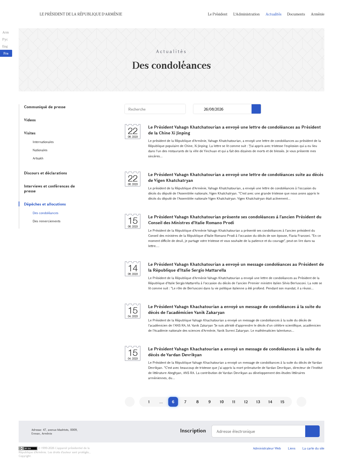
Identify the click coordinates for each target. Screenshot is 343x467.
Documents (296, 14)
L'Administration (246, 14)
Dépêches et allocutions (45, 203)
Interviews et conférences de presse (49, 188)
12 (246, 401)
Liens (291, 448)
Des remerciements (46, 221)
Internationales (43, 142)
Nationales (40, 150)
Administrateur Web (267, 448)
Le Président (218, 14)
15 (282, 401)
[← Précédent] (130, 402)
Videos (30, 119)
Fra (6, 53)
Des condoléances (45, 213)
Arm (5, 32)
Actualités (273, 14)
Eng (5, 46)
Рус (5, 39)
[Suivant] (301, 402)
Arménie (317, 14)
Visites (29, 132)
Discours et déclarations (45, 172)
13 (258, 401)
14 (270, 401)
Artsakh (38, 158)
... (199, 109)
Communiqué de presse (45, 106)
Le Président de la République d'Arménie (81, 14)
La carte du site (313, 448)
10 (222, 401)
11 (233, 401)
